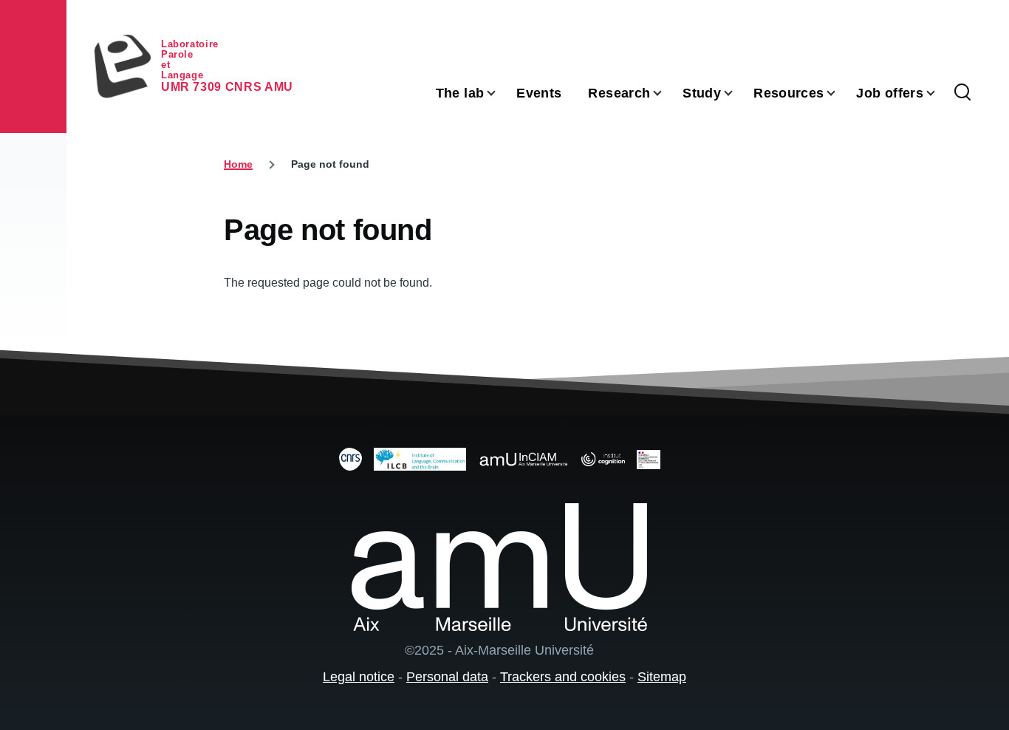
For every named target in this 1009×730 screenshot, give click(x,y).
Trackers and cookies (563, 676)
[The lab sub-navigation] (500, 93)
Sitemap (661, 676)
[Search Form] (962, 93)
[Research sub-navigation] (666, 93)
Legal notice (358, 676)
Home (238, 164)
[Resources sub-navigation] (840, 93)
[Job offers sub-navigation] (939, 93)
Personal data (447, 676)
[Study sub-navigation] (737, 93)
